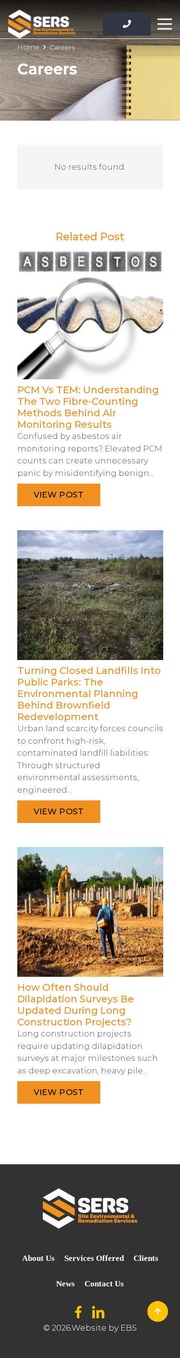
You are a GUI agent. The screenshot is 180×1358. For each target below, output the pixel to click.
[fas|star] (78, 1312)
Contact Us (104, 1283)
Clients (145, 1258)
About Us (38, 1258)
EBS (128, 1328)
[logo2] (41, 24)
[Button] (127, 24)
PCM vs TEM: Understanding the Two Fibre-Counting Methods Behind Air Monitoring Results (88, 407)
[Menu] (164, 24)
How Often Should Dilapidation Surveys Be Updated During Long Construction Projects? (75, 1005)
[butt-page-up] (157, 1311)
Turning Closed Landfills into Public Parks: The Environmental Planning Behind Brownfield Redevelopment (89, 694)
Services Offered (94, 1258)
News (65, 1283)
